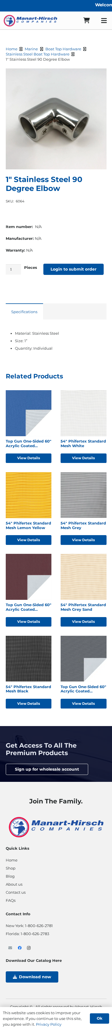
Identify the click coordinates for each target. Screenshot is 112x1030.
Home (12, 49)
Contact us (16, 892)
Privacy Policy (48, 1024)
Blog (10, 876)
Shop (11, 868)
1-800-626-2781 (39, 925)
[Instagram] (29, 948)
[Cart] (86, 21)
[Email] (10, 948)
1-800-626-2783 (35, 933)
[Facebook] (19, 948)
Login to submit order (73, 269)
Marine (31, 49)
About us (14, 884)
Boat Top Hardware (63, 49)
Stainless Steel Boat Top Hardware (37, 54)
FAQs (11, 900)
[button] (104, 21)
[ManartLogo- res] (56, 827)
